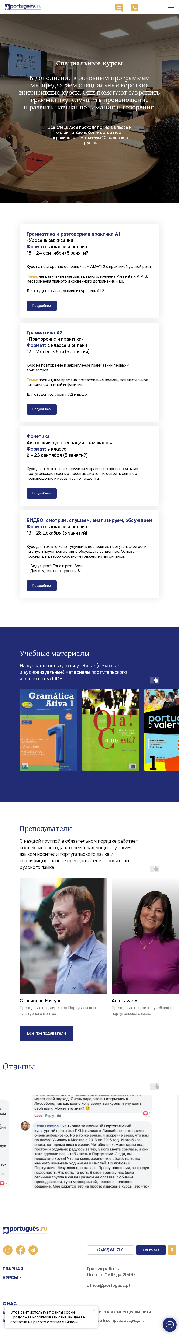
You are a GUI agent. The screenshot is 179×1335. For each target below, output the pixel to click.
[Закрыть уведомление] (94, 1309)
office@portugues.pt (108, 1285)
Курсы (10, 1277)
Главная (13, 1269)
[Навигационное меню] (171, 7)
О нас (10, 1304)
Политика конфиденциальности (119, 1311)
